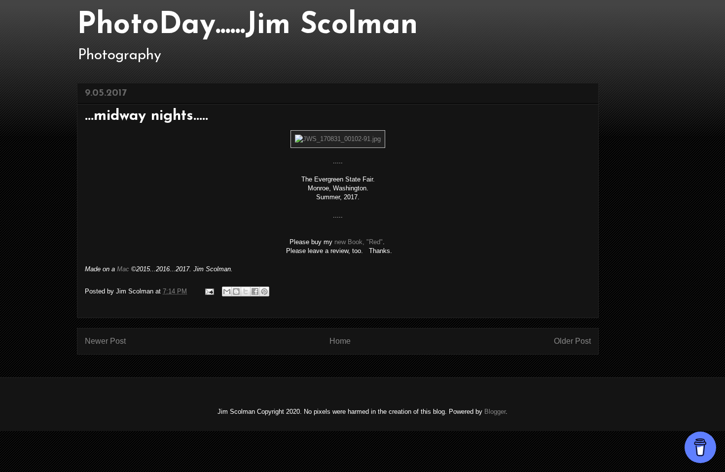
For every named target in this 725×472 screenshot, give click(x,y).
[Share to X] (246, 291)
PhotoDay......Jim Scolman (247, 25)
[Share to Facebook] (255, 291)
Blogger (495, 411)
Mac (123, 269)
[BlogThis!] (236, 291)
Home (340, 341)
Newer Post (105, 341)
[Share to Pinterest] (264, 291)
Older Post (572, 341)
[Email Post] (209, 291)
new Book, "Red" (358, 242)
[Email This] (227, 291)
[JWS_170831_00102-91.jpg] (337, 139)
